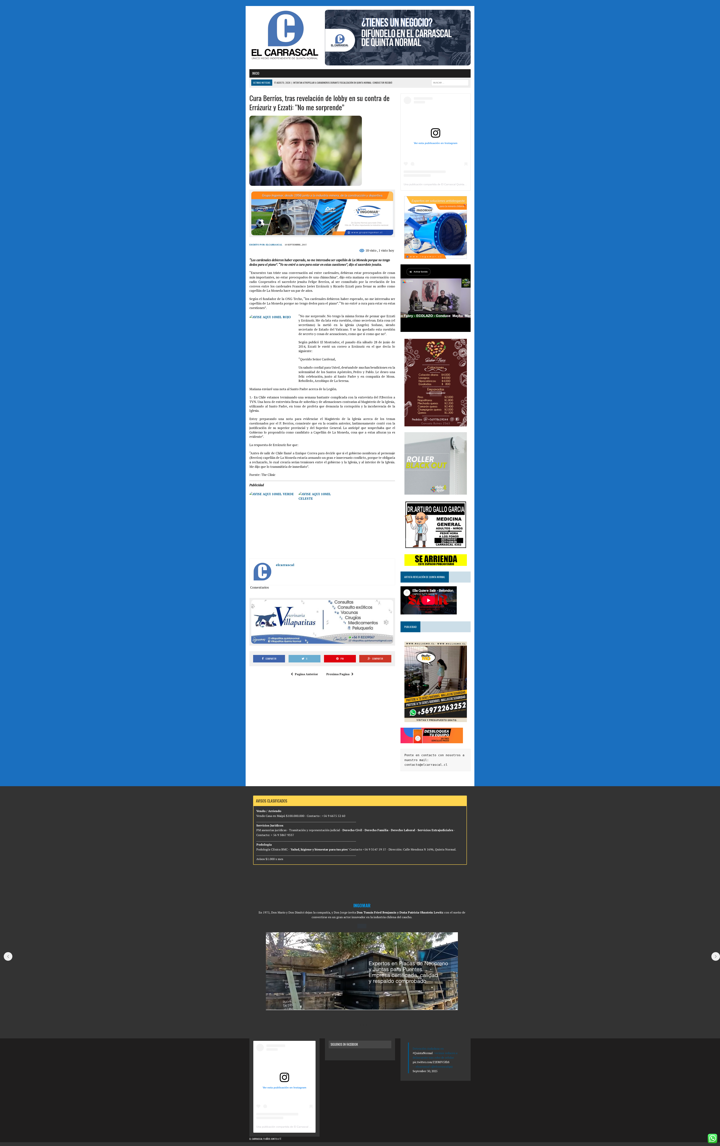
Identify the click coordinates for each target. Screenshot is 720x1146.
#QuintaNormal (423, 1053)
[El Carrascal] (284, 36)
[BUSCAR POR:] (450, 82)
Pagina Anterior (306, 674)
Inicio (255, 73)
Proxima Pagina (338, 674)
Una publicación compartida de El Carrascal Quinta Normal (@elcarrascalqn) (449, 184)
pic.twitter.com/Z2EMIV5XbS (431, 1062)
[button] (357, 1025)
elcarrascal (274, 244)
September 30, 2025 (425, 1071)
